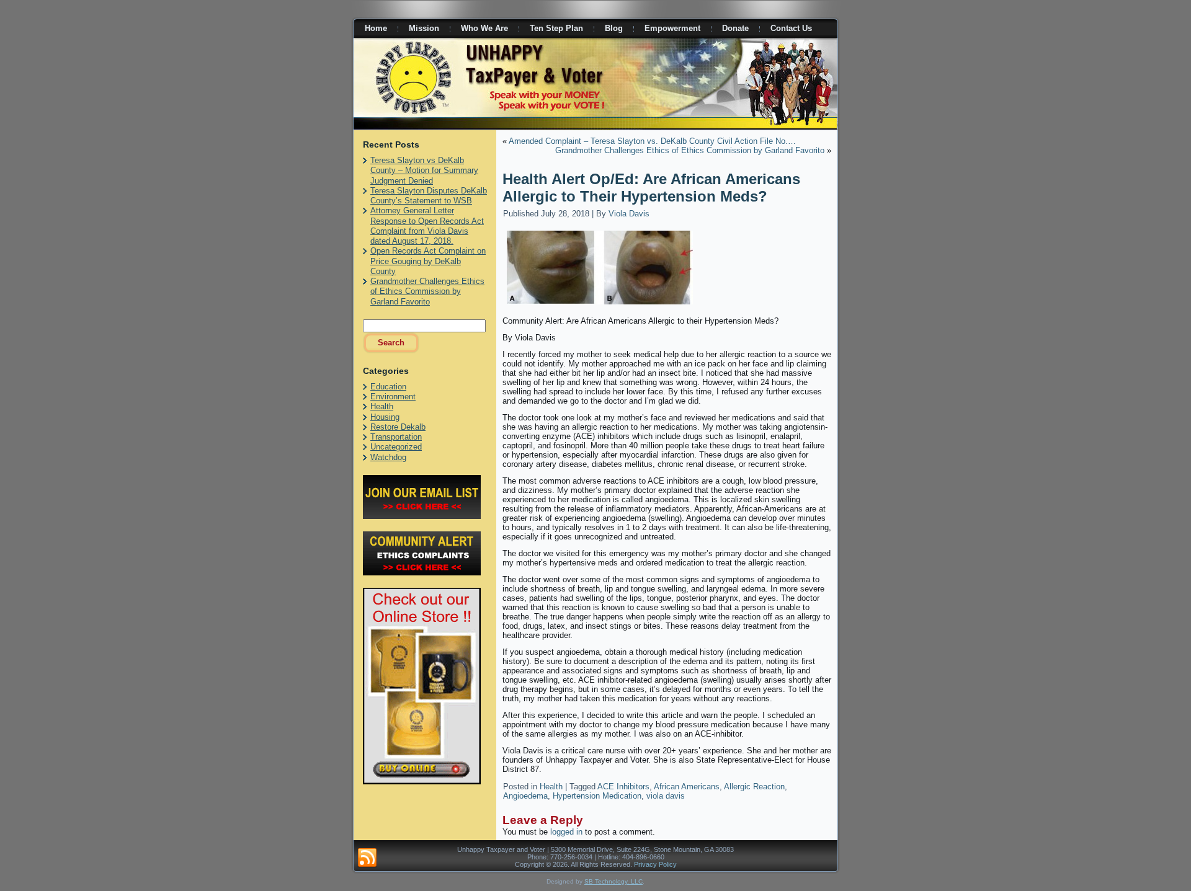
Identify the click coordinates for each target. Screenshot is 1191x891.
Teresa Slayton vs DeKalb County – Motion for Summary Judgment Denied (424, 170)
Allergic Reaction (754, 786)
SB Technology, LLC (613, 881)
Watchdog (388, 457)
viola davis (665, 795)
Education (388, 386)
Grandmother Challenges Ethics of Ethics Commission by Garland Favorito (427, 291)
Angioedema (525, 795)
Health (381, 406)
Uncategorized (396, 446)
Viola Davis (629, 213)
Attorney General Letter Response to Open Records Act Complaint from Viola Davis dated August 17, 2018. (427, 226)
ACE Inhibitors (623, 786)
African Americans (687, 786)
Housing (384, 417)
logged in (566, 831)
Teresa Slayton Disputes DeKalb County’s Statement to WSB (428, 195)
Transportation (396, 436)
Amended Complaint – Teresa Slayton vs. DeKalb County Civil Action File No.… (652, 141)
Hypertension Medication (597, 795)
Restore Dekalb (398, 427)
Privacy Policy (655, 864)
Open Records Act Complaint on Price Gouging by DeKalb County (428, 261)
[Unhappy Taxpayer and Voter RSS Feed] (367, 858)
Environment (393, 396)
